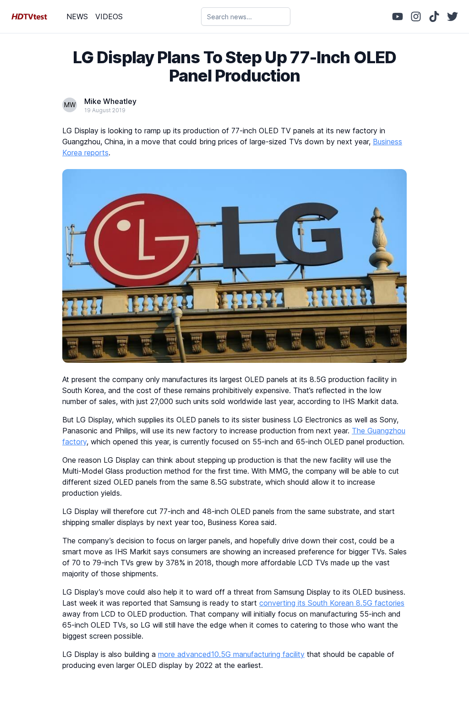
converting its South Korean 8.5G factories (331, 602)
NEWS (77, 16)
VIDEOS (109, 16)
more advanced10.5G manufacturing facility (231, 654)
